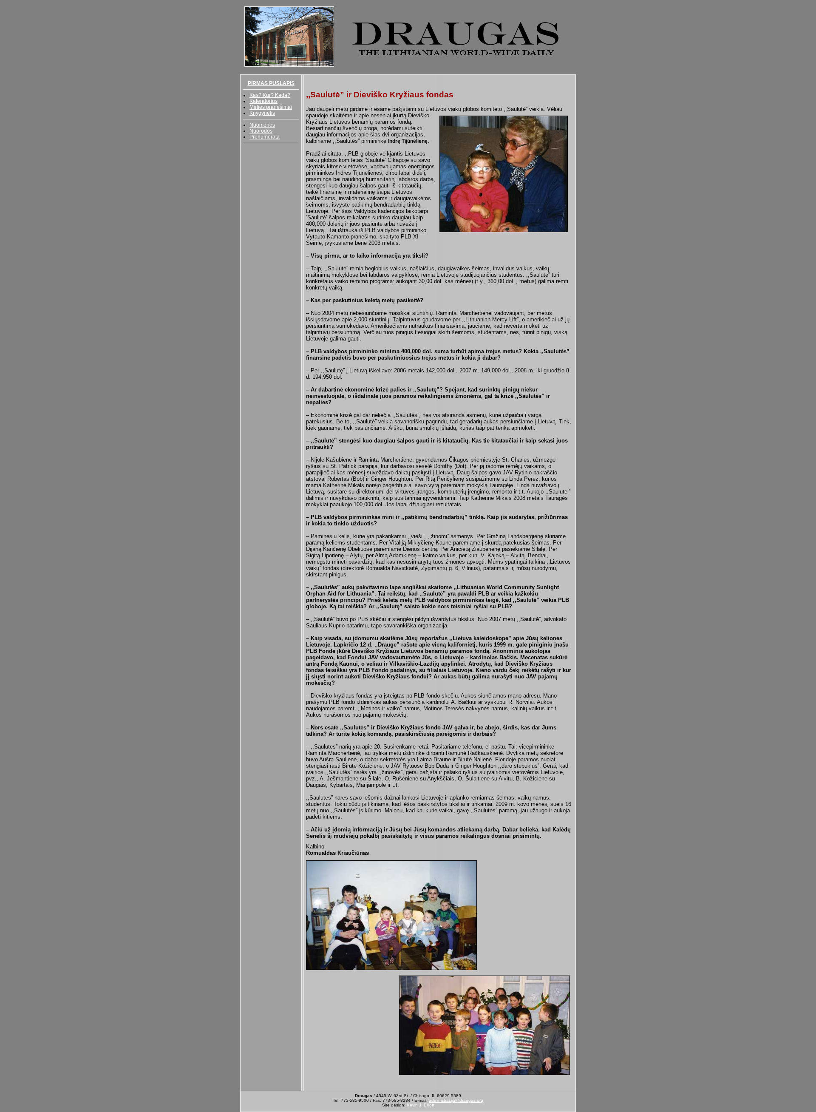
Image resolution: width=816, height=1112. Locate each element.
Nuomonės (262, 125)
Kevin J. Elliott (420, 1105)
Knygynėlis (262, 113)
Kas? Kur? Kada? (269, 95)
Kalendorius (263, 101)
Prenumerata (264, 137)
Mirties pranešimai (270, 107)
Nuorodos (260, 131)
